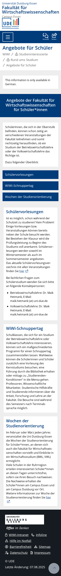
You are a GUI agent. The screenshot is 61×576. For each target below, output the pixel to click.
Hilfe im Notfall (20, 541)
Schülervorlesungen (19, 175)
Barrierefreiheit (20, 547)
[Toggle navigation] (8, 37)
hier (21, 271)
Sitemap (44, 547)
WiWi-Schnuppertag (19, 186)
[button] (54, 37)
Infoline (41, 535)
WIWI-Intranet (18, 535)
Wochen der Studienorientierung (28, 197)
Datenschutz (19, 553)
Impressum (42, 553)
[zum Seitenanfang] (53, 568)
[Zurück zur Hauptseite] (10, 23)
